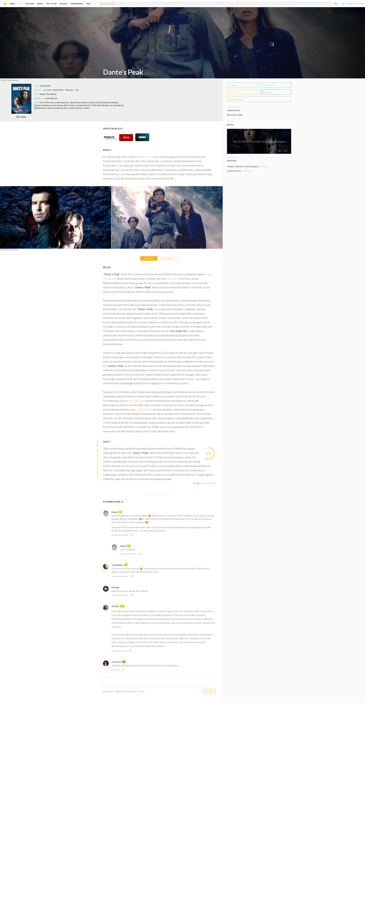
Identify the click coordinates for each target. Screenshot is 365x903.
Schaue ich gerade (237, 99)
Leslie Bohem (51, 98)
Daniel (114, 512)
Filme (20, 4)
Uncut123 (116, 661)
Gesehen (234, 85)
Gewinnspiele (77, 4)
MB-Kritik (149, 258)
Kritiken (30, 4)
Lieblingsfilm (235, 92)
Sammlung (268, 92)
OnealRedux (117, 565)
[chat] (342, 3)
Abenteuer (57, 90)
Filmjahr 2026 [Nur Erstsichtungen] (242, 166)
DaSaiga (115, 587)
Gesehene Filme (234, 171)
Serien (40, 4)
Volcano (172, 278)
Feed (88, 4)
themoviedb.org (12, 80)
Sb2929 (115, 606)
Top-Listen (51, 4)
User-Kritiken (168, 258)
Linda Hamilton (144, 409)
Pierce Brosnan (145, 156)
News (12, 4)
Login (361, 4)
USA (77, 90)
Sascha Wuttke (208, 483)
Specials (64, 4)
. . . (94, 3)
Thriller (69, 90)
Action (47, 90)
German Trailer (236, 115)
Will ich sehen (269, 85)
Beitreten (351, 4)
